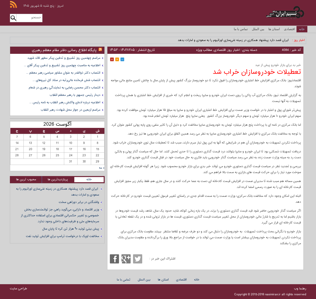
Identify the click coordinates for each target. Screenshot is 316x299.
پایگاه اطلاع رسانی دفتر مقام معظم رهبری (64, 50)
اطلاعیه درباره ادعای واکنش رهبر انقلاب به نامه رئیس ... (64, 102)
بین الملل (258, 29)
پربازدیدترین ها (58, 179)
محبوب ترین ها (26, 179)
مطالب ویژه (204, 50)
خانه (302, 29)
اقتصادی (289, 29)
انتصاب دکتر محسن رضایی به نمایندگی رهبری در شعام (64, 87)
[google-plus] (126, 258)
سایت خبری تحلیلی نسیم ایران (276, 13)
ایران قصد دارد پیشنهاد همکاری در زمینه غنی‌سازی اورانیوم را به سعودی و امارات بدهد (234, 40)
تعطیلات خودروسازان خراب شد (257, 72)
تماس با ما (241, 29)
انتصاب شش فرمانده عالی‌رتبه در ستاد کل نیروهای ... (66, 80)
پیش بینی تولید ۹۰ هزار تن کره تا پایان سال (70, 228)
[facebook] (114, 258)
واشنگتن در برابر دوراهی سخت (79, 202)
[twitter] (137, 258)
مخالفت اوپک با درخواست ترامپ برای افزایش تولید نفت (62, 236)
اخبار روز (233, 50)
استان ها (274, 29)
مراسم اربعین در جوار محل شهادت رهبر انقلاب (70, 109)
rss (13, 4)
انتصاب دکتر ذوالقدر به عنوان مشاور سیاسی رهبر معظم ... (63, 72)
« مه (101, 167)
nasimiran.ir (273, 294)
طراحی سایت (18, 288)
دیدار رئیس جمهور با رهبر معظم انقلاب (75, 95)
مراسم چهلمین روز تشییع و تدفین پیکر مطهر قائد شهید (63, 58)
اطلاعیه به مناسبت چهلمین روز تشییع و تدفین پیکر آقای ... (62, 65)
